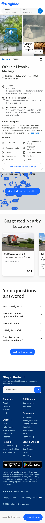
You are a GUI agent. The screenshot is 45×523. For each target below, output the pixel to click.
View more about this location (22, 166)
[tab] (5, 59)
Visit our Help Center (22, 352)
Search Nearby (33, 517)
